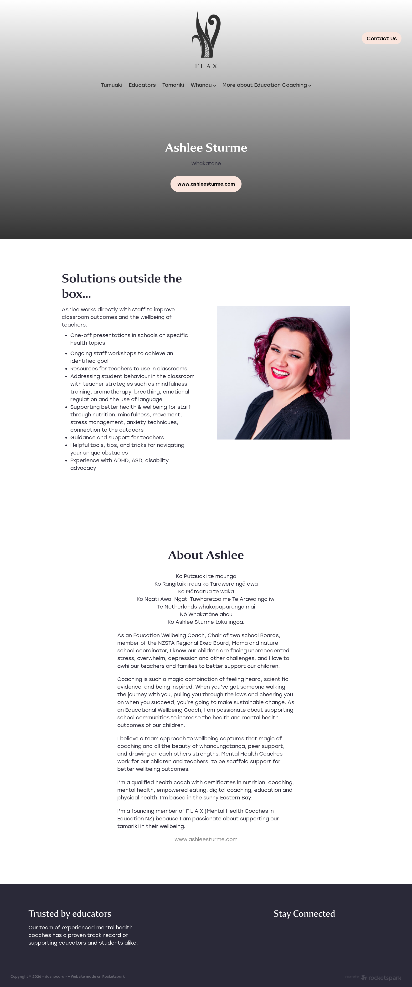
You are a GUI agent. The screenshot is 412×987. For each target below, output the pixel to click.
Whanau (202, 84)
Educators (142, 84)
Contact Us (382, 38)
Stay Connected (304, 914)
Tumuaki (111, 84)
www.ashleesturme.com (206, 839)
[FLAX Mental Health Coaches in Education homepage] (206, 38)
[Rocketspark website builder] (373, 978)
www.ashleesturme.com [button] (206, 184)
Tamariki (173, 84)
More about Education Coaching (265, 84)
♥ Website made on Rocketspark (96, 976)
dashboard (54, 976)
